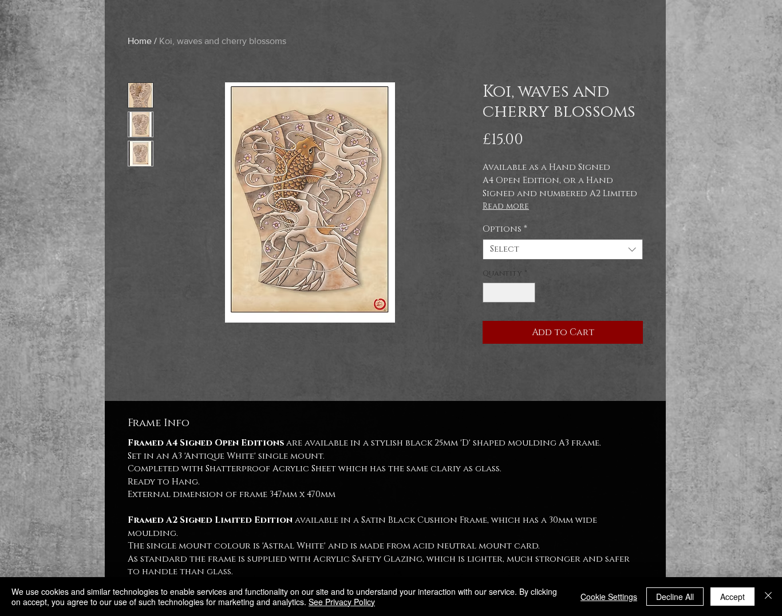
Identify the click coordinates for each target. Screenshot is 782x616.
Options (505, 229)
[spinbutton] (509, 293)
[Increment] (527, 293)
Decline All (675, 596)
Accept (732, 596)
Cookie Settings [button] (608, 596)
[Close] (768, 596)
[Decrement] (491, 293)
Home (140, 41)
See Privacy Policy (342, 601)
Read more (506, 206)
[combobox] (563, 249)
